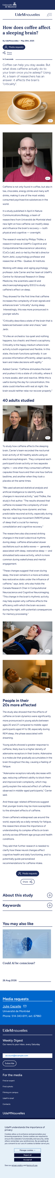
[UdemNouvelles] (27, 14)
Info (50, 121)
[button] (49, 14)
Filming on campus (10, 1092)
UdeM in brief (8, 1098)
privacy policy (17, 1165)
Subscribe (9, 1063)
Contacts (6, 1104)
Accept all (27, 1160)
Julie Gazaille (12, 1006)
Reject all (27, 1155)
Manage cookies (27, 1150)
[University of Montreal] (9, 5)
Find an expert (9, 1081)
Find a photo (8, 1086)
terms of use (32, 1165)
